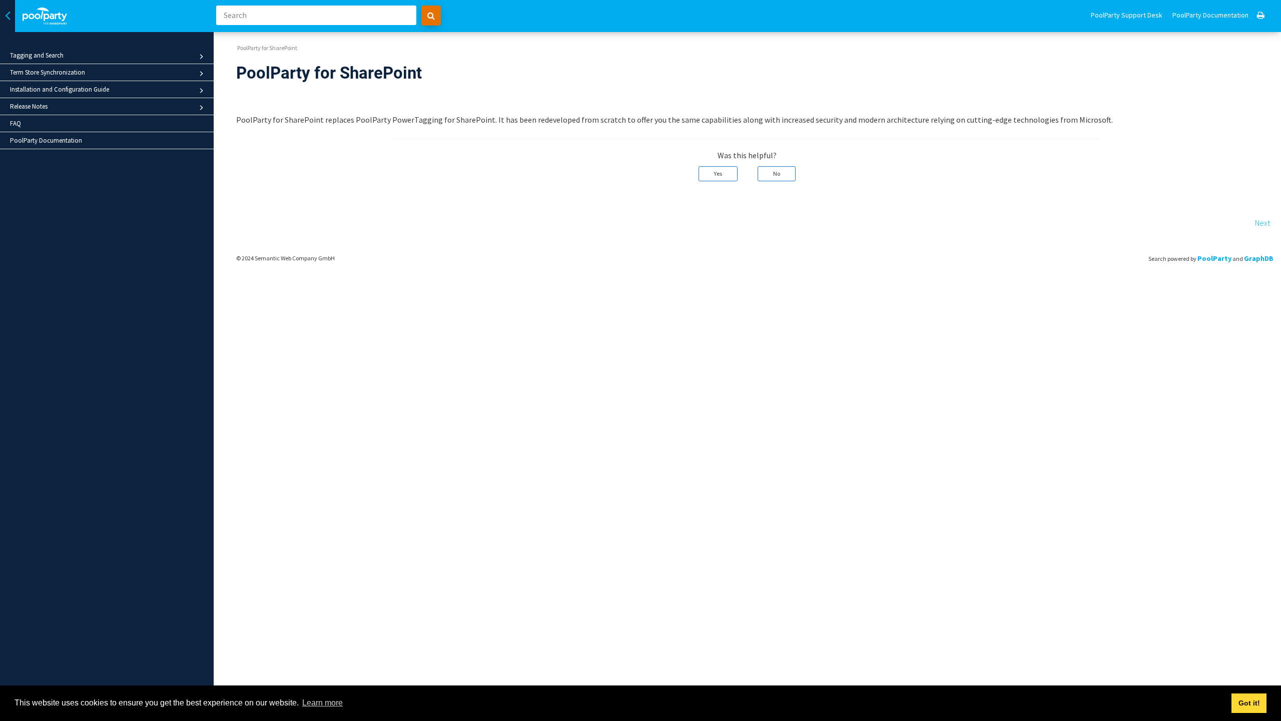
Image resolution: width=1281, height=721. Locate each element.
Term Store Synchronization (47, 72)
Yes (718, 173)
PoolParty (1214, 258)
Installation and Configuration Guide (59, 89)
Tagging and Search (37, 55)
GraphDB (1258, 258)
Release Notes (29, 106)
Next (1262, 223)
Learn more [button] (322, 702)
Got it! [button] (1249, 703)
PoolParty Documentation (46, 140)
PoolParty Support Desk (1126, 15)
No (776, 173)
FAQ (15, 123)
